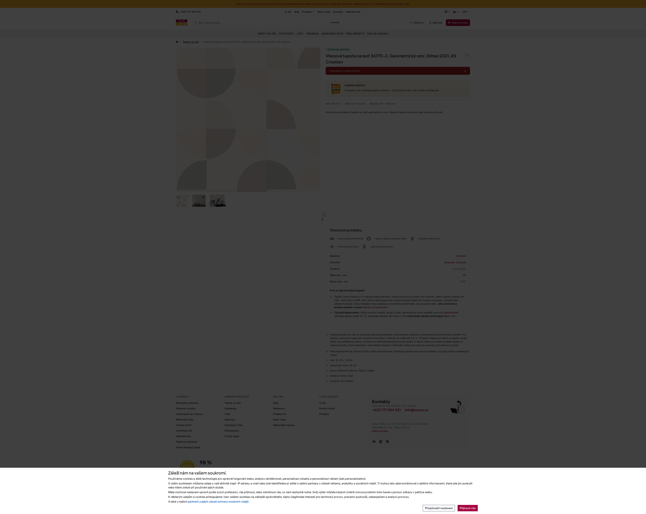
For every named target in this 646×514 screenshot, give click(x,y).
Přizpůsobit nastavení (439, 508)
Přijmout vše (468, 508)
